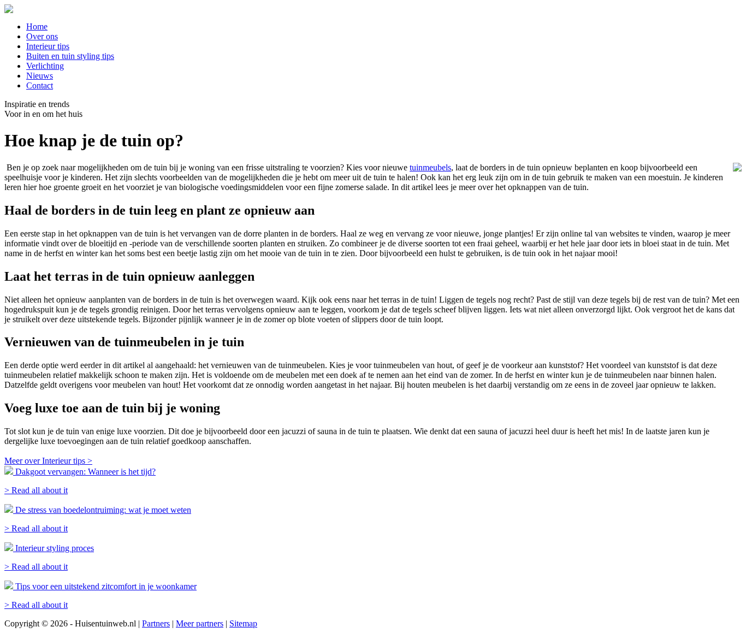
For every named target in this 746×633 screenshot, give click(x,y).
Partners (156, 623)
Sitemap (243, 623)
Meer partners (199, 623)
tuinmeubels (430, 167)
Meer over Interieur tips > (48, 460)
